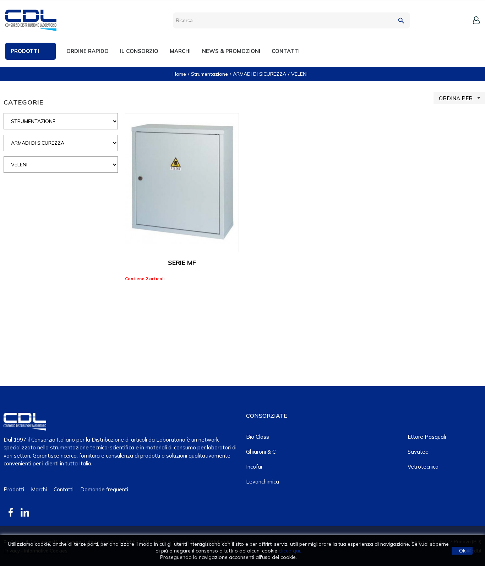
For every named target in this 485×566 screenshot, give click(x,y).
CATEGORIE (23, 102)
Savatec (418, 451)
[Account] (476, 20)
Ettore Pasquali (427, 436)
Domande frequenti (104, 489)
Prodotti (14, 489)
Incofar (254, 466)
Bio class (257, 436)
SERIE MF (182, 262)
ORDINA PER (460, 98)
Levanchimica (262, 481)
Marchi (39, 489)
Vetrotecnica (423, 466)
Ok (462, 551)
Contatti (63, 489)
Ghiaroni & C (261, 451)
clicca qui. (290, 551)
